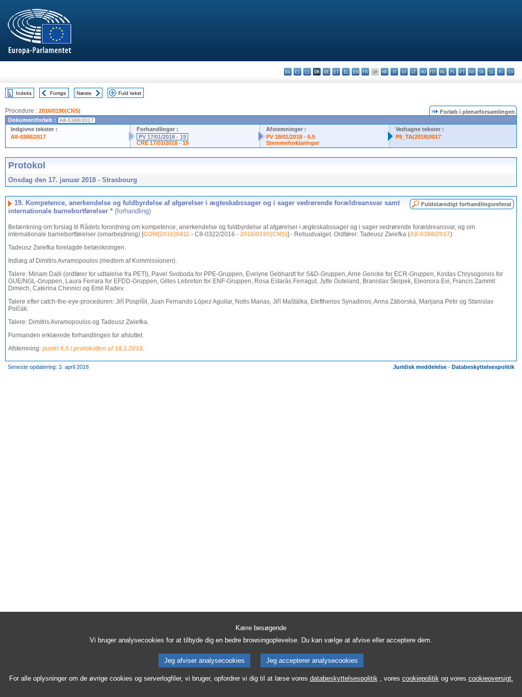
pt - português (462, 72)
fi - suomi (501, 72)
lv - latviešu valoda (404, 72)
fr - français (365, 72)
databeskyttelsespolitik (344, 678)
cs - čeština (307, 72)
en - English (355, 72)
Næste (84, 93)
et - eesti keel (336, 72)
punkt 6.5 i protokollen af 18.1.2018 (92, 348)
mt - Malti (433, 72)
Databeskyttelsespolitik (483, 367)
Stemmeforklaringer (292, 143)
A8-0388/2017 (28, 137)
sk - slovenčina (481, 72)
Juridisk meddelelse (420, 367)
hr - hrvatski (384, 72)
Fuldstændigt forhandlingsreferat (466, 204)
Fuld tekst (129, 93)
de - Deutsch (326, 72)
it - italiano (394, 72)
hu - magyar (423, 72)
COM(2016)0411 (166, 234)
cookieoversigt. (490, 678)
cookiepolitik (420, 678)
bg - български (288, 72)
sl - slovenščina (491, 72)
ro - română (472, 72)
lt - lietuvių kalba (413, 72)
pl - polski (452, 72)
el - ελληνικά (346, 72)
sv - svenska (510, 72)
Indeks (24, 93)
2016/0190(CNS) (60, 111)
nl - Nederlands (443, 72)
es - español (297, 72)
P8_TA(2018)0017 (418, 137)
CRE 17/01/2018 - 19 (163, 143)
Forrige (58, 93)
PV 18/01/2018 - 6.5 (290, 137)
